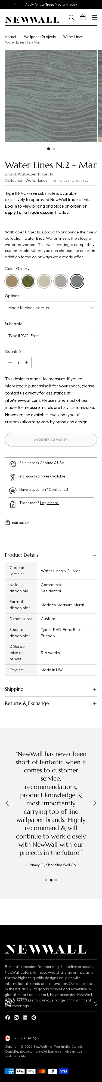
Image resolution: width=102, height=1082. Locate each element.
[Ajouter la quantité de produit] (26, 362)
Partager (20, 523)
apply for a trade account (31, 212)
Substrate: (14, 323)
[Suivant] (87, 4)
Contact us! (58, 489)
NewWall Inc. (43, 1046)
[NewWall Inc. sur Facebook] (8, 1018)
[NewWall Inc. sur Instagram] (17, 1018)
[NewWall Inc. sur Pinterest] (34, 1018)
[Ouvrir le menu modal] (94, 17)
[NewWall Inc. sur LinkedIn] (25, 1018)
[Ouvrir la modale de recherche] (75, 17)
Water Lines (73, 37)
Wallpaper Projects (40, 37)
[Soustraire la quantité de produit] (10, 362)
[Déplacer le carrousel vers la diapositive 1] (46, 880)
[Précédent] (15, 4)
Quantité (13, 351)
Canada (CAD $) (23, 1038)
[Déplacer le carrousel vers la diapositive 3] (56, 880)
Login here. (49, 503)
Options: (12, 295)
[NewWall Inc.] (32, 20)
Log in (11, 206)
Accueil (11, 37)
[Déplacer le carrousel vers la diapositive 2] (51, 880)
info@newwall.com (22, 400)
